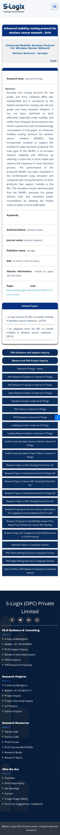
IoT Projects (11, 706)
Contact (9, 793)
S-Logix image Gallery (16, 798)
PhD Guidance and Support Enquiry (30, 352)
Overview (10, 778)
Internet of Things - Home (30, 368)
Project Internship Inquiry (19, 700)
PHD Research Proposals (18, 665)
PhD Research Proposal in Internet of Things (30, 384)
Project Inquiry (13, 695)
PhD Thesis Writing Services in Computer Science (30, 552)
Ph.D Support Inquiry (16, 649)
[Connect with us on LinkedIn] (29, 620)
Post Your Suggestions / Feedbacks (24, 804)
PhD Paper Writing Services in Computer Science (30, 560)
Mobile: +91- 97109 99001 (18, 644)
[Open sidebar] (57, 417)
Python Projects (13, 711)
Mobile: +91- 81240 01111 (18, 690)
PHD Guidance (13, 659)
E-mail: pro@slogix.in (16, 685)
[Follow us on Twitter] (20, 620)
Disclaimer (30, 830)
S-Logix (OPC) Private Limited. (23, 826)
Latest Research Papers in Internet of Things (30, 392)
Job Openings (12, 788)
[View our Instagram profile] (37, 620)
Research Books (13, 752)
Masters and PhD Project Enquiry (30, 360)
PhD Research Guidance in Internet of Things (30, 376)
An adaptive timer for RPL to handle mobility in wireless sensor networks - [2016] (30, 332)
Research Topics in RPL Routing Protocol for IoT (30, 465)
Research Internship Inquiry (20, 654)
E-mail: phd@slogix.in (16, 639)
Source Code (12, 736)
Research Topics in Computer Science (30, 544)
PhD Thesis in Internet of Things (30, 409)
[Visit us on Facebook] (12, 620)
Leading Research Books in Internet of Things (30, 433)
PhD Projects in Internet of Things (30, 417)
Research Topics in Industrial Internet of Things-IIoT (30, 473)
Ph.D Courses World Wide (19, 747)
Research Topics (13, 757)
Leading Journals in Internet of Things (30, 425)
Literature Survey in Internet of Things (30, 401)
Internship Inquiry (14, 783)
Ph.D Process (12, 742)
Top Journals (11, 731)
